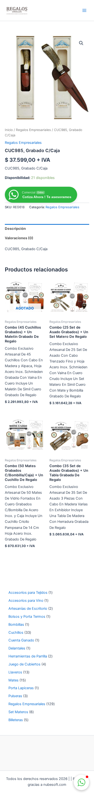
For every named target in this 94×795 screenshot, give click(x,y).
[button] (81, 43)
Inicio (9, 130)
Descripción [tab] (15, 228)
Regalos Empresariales (33, 130)
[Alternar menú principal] (84, 10)
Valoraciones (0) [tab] (19, 238)
